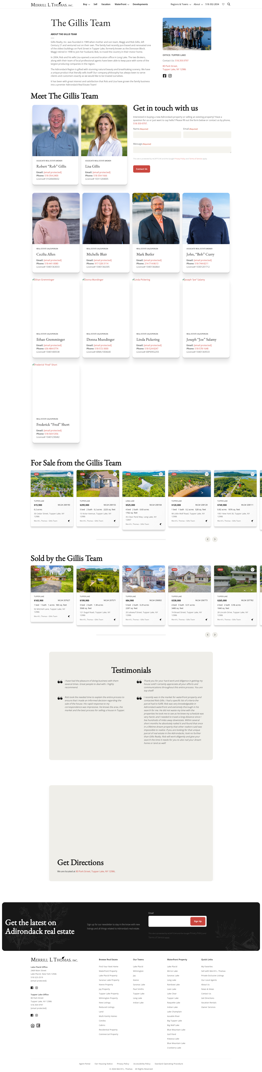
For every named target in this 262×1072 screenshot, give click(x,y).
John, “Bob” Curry (200, 254)
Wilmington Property (108, 998)
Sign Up (198, 921)
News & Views (207, 989)
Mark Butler (145, 254)
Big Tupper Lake (174, 1020)
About (197, 4)
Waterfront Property (108, 971)
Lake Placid (138, 966)
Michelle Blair (97, 254)
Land (101, 1011)
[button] (228, 4)
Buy (85, 4)
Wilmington (138, 971)
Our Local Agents (209, 980)
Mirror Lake (172, 971)
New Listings (105, 1002)
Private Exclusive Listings (212, 975)
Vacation (105, 4)
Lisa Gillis (92, 166)
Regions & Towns (179, 4)
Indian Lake (138, 1002)
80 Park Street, (170, 66)
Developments (140, 4)
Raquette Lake (173, 1002)
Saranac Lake (139, 984)
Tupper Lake (138, 993)
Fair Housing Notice (104, 1063)
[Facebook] (164, 76)
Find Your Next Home (108, 966)
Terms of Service (195, 158)
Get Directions (207, 998)
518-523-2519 (37, 977)
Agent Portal (84, 1063)
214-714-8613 (151, 263)
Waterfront (120, 4)
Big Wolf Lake (173, 1025)
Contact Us (141, 169)
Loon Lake (171, 989)
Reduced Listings (106, 1007)
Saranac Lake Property (109, 980)
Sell (95, 4)
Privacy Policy (180, 158)
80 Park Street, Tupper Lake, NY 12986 (95, 871)
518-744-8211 (201, 263)
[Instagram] (170, 76)
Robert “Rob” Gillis (51, 166)
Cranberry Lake (174, 1047)
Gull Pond (171, 1034)
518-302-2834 (212, 4)
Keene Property (106, 984)
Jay (134, 975)
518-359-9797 (140, 123)
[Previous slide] (207, 539)
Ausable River (173, 1016)
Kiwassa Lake (173, 1038)
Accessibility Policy (141, 1063)
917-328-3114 (101, 263)
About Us (205, 984)
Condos (102, 1020)
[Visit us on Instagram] (36, 987)
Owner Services (208, 1007)
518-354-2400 (51, 175)
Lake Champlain (174, 1011)
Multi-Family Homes (108, 1016)
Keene (136, 980)
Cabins (102, 1025)
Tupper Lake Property (109, 993)
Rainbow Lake (173, 984)
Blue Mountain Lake (176, 1029)
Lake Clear (172, 993)
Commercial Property (108, 1034)
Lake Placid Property (108, 975)
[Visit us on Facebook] (32, 987)
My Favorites (207, 966)
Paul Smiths (138, 989)
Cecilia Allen (45, 254)
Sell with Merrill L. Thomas (213, 971)
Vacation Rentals (208, 1002)
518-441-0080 (51, 263)
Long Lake (137, 998)
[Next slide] (215, 539)
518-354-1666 (100, 175)
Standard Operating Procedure (169, 1063)
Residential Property (108, 1029)
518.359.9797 (181, 60)
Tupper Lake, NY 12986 (174, 69)
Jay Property (104, 989)
